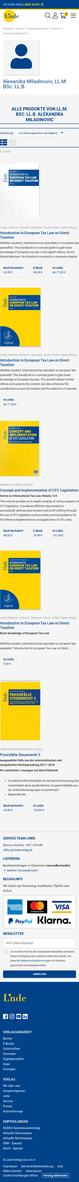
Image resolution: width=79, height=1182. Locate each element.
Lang (3, 227)
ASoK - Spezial (13, 1148)
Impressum (10, 1166)
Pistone (13, 227)
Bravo (19, 484)
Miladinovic (7, 484)
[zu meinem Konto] (55, 17)
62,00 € (13, 270)
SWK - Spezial (12, 1143)
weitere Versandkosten (22, 870)
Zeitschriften (11, 1049)
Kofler (55, 227)
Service (8, 1101)
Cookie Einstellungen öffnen (20, 1175)
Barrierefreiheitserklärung (37, 1166)
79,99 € (38, 533)
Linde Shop (32, 4)
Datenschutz (34, 1171)
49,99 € (38, 270)
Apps (6, 1064)
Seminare (9, 1054)
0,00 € (8, 661)
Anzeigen (9, 1069)
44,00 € (13, 808)
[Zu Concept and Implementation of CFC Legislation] (20, 447)
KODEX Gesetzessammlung (21, 1128)
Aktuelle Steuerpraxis (17, 1133)
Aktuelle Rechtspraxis (17, 1138)
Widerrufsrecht (12, 1171)
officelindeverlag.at (17, 850)
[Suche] (48, 17)
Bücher (7, 1038)
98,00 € (13, 533)
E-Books (8, 1043)
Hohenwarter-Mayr (21, 749)
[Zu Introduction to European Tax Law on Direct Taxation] (20, 190)
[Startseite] (11, 16)
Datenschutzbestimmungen (35, 960)
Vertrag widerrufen (55, 1175)
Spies (64, 227)
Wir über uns (11, 1086)
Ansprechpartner (14, 1091)
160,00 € (38, 808)
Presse (7, 1106)
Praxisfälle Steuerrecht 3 (20, 755)
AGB (60, 1166)
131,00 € (57, 533)
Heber (3, 749)
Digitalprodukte (13, 1059)
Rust (47, 227)
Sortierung (6, 133)
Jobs (6, 1096)
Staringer (36, 227)
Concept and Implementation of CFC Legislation (39, 490)
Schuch (24, 227)
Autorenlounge (13, 1111)
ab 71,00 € (59, 270)
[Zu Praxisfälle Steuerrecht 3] (20, 709)
